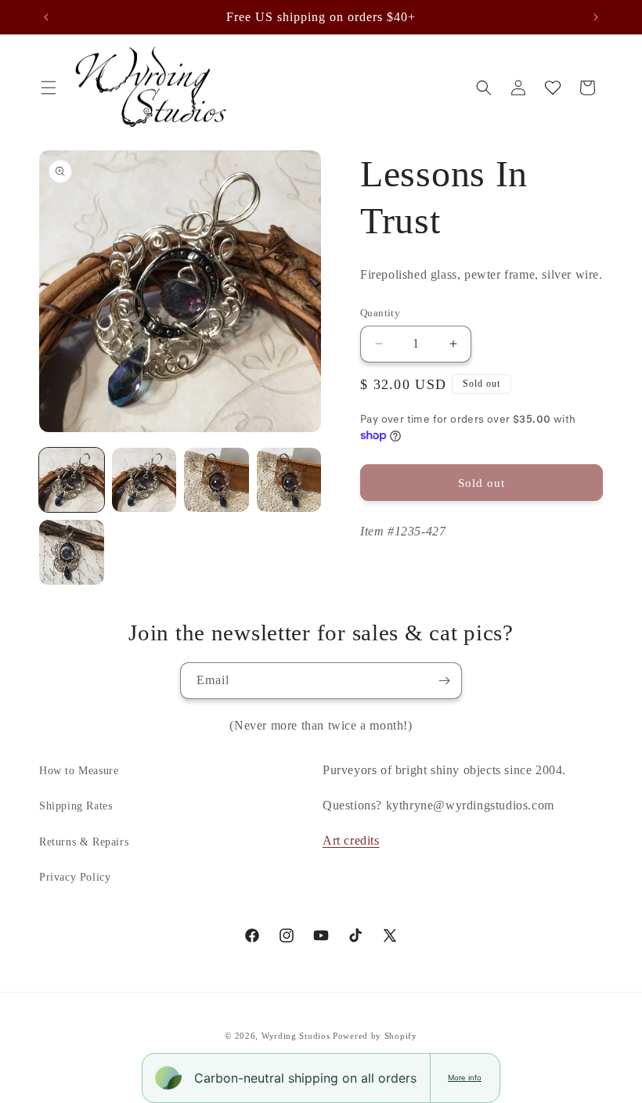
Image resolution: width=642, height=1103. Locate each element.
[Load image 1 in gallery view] (71, 480)
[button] (48, 87)
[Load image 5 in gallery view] (71, 552)
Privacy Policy (74, 877)
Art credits (351, 840)
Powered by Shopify (375, 1035)
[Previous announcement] (46, 17)
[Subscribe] (444, 680)
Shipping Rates (75, 806)
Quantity (380, 313)
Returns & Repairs (83, 842)
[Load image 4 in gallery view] (289, 480)
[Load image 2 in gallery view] (144, 480)
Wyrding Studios (295, 1035)
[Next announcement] (596, 17)
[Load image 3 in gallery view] (216, 480)
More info (465, 1077)
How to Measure (78, 771)
